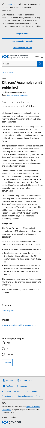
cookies (12, 4)
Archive (17, 391)
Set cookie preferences (22, 47)
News (11, 72)
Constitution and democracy (17, 95)
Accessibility (6, 391)
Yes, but (10, 354)
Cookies (35, 391)
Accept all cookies (22, 34)
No (8, 348)
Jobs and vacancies (25, 396)
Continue (7, 363)
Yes (8, 343)
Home (4, 72)
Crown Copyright (8, 396)
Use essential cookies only (22, 41)
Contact (26, 391)
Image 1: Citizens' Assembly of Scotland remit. (19, 325)
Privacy (38, 396)
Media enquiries (8, 311)
